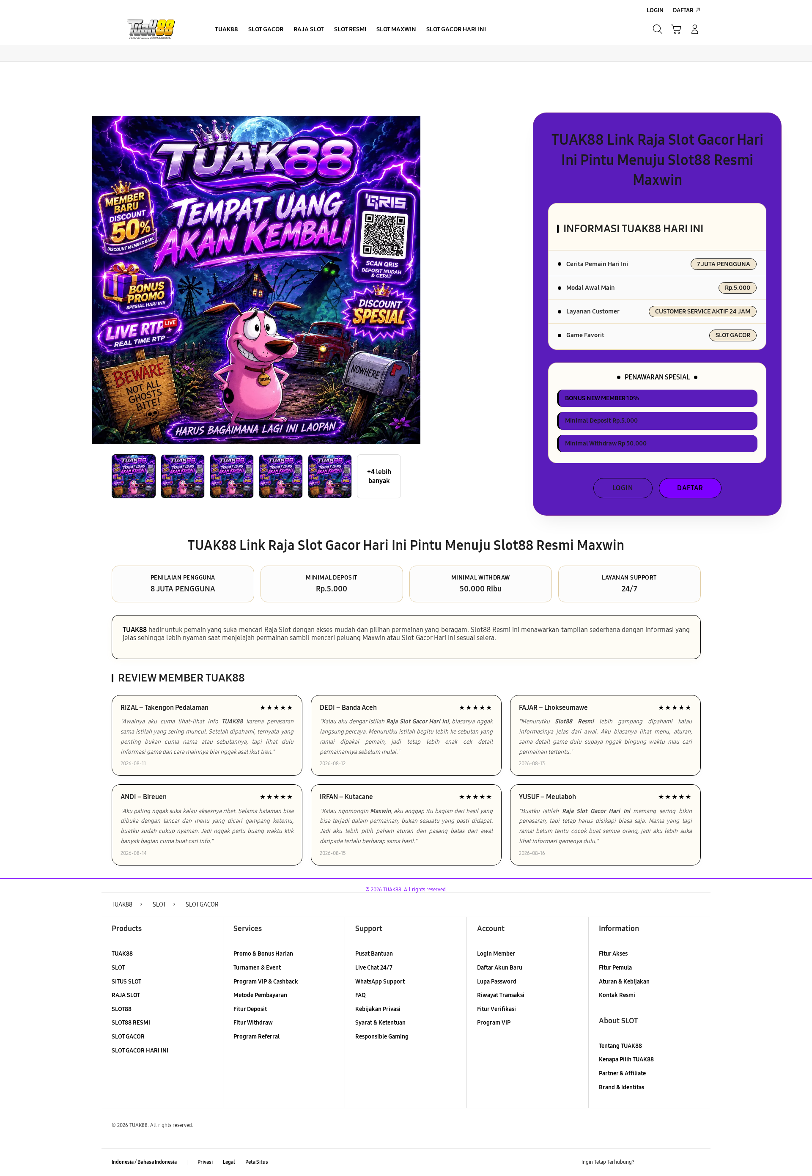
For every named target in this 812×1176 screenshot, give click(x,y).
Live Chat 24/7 (373, 967)
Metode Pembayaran (260, 995)
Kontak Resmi (617, 995)
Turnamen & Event (257, 967)
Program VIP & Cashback (265, 981)
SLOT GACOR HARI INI (140, 1050)
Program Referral (256, 1036)
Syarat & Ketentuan (380, 1022)
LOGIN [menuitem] (655, 10)
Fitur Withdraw (253, 1022)
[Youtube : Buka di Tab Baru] (695, 1162)
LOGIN (622, 488)
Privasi (205, 1162)
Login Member (496, 953)
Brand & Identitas (621, 1087)
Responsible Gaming (382, 1036)
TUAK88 (135, 630)
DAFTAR (690, 488)
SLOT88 (122, 1009)
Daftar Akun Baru (499, 967)
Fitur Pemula (615, 967)
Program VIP (493, 1022)
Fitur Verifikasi (496, 1009)
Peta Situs (256, 1162)
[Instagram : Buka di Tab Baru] (679, 1162)
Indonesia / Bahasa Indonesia (144, 1162)
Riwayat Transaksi (500, 995)
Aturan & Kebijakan (624, 981)
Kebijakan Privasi (378, 1009)
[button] (676, 29)
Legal (229, 1162)
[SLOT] (152, 29)
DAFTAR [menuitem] (683, 10)
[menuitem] (226, 30)
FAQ (360, 995)
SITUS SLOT (126, 981)
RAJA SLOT (126, 995)
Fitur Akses (613, 953)
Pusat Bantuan (374, 953)
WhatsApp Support (380, 981)
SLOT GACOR (128, 1036)
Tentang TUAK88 (620, 1046)
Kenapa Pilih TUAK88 (626, 1059)
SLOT (118, 967)
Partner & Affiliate (622, 1073)
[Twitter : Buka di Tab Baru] (662, 1162)
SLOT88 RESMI (131, 1022)
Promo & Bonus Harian (263, 953)
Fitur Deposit (250, 1009)
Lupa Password (496, 981)
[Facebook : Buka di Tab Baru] (646, 1162)
